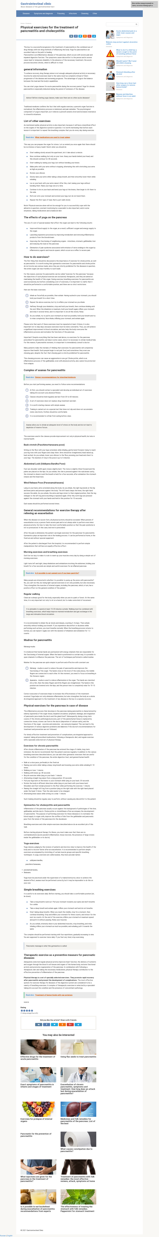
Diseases (26, 13)
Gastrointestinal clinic (36, 4)
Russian (3, 1236)
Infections (73, 13)
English (9, 1236)
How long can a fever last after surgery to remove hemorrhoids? (126, 85)
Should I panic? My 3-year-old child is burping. (126, 62)
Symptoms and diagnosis (43, 13)
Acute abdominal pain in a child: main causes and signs (126, 33)
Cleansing (84, 13)
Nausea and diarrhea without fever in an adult (126, 95)
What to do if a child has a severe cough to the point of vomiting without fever (126, 52)
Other (95, 13)
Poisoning (61, 13)
